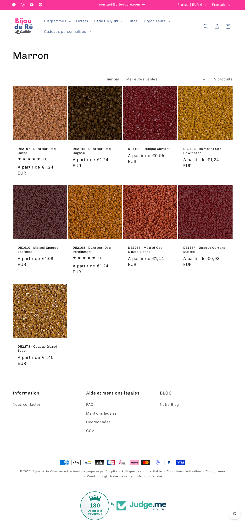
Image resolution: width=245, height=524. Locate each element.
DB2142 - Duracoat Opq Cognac (92, 151)
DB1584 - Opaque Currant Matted (204, 250)
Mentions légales (101, 413)
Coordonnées (98, 422)
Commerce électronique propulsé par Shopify (83, 471)
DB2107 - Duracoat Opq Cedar (37, 151)
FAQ (89, 404)
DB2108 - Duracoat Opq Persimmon (92, 250)
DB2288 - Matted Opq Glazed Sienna (145, 250)
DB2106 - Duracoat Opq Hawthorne (202, 151)
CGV (90, 431)
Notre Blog (169, 404)
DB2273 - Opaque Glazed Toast (37, 348)
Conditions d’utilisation (184, 471)
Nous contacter (26, 404)
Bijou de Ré (41, 471)
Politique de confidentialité (142, 471)
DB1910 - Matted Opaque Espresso (38, 250)
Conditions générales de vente (109, 476)
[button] (57, 21)
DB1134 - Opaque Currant (149, 149)
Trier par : (113, 79)
